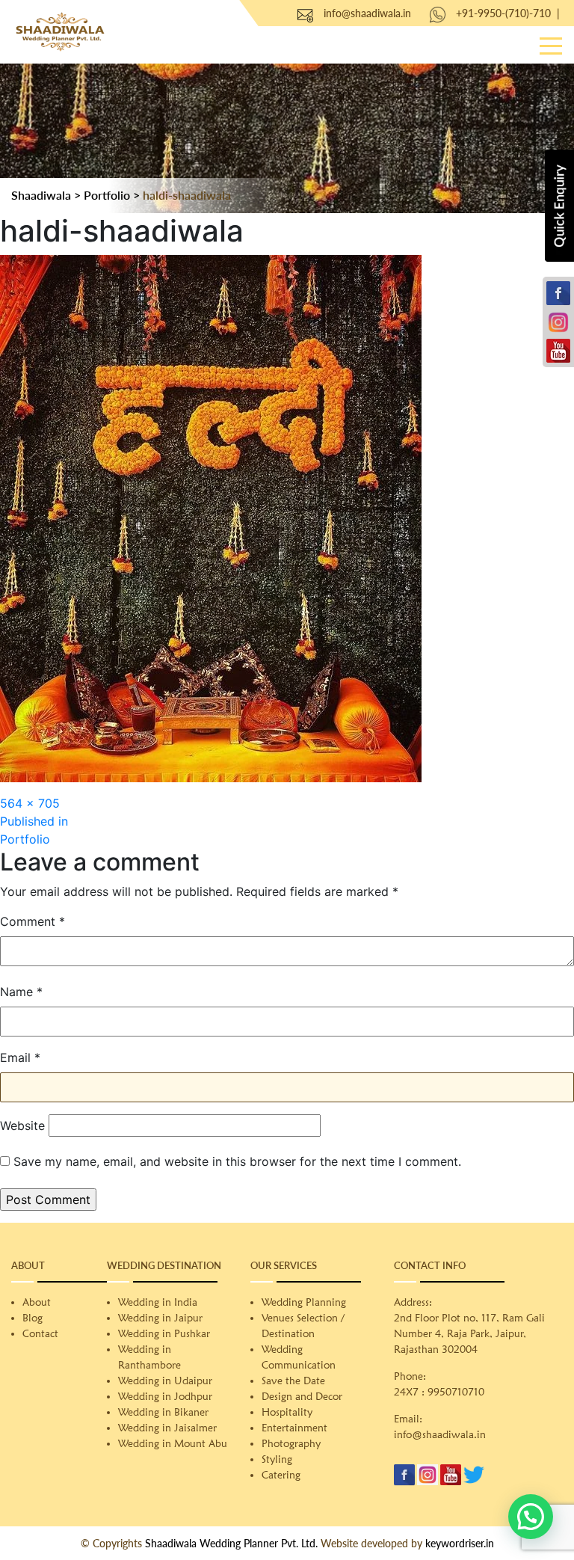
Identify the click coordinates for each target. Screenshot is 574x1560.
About (36, 1302)
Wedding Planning (304, 1302)
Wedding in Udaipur (165, 1381)
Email (20, 1057)
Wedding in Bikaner (163, 1412)
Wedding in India (157, 1302)
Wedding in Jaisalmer (167, 1428)
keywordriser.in (459, 1543)
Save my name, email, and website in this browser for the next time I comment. (237, 1161)
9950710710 (456, 1392)
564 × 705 (30, 803)
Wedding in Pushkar (164, 1333)
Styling (277, 1459)
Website (22, 1125)
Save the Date (293, 1381)
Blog (32, 1318)
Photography (291, 1443)
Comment (32, 921)
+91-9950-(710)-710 (503, 13)
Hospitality (287, 1412)
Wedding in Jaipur (160, 1318)
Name (21, 991)
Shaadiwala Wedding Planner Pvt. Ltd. (231, 1543)
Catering (281, 1475)
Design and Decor (302, 1396)
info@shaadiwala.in (367, 13)
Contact (40, 1333)
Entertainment (294, 1428)
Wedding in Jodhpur (165, 1396)
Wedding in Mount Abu (172, 1443)
